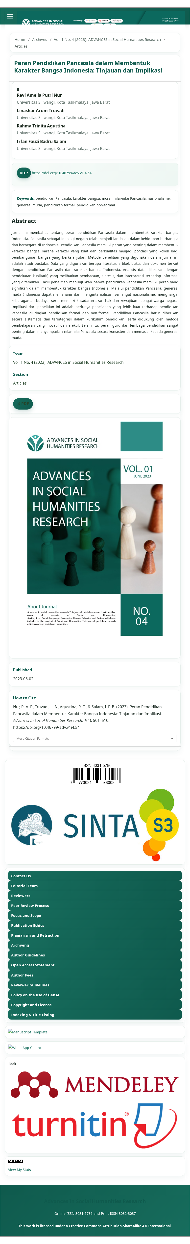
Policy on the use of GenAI (35, 994)
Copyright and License (31, 1004)
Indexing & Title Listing (32, 1014)
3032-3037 (127, 1213)
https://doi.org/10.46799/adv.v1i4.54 (62, 173)
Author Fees (22, 975)
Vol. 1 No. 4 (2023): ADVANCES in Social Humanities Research (107, 39)
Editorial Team (24, 885)
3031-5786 (84, 1213)
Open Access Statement (32, 964)
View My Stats (19, 1169)
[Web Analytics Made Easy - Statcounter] (95, 1161)
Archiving (20, 945)
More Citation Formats (33, 738)
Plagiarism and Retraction (35, 935)
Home (20, 39)
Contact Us (21, 875)
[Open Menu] (10, 16)
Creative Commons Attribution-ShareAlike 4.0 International (120, 1225)
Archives (39, 39)
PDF (25, 403)
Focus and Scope (26, 915)
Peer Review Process (30, 905)
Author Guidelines (28, 954)
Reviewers (20, 895)
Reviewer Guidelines (30, 984)
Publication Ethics (27, 925)
